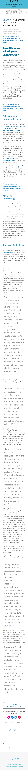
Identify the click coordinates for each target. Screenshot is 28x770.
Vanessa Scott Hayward (10, 33)
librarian (19, 722)
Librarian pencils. (8, 252)
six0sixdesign (7, 31)
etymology (11, 722)
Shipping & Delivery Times (14, 764)
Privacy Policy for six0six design (14, 766)
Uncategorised (15, 31)
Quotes (16, 29)
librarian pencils (18, 166)
